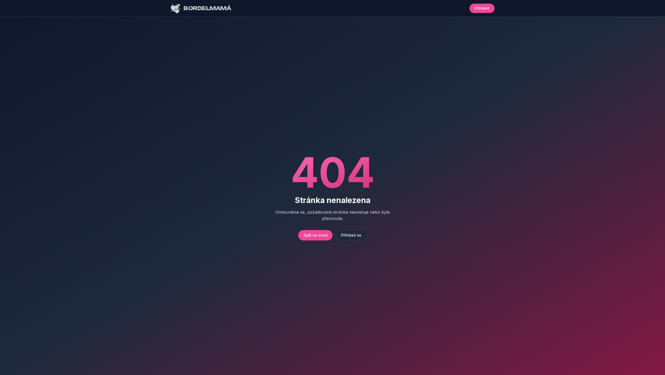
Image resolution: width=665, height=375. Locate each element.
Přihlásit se (351, 235)
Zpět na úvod (315, 235)
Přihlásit (482, 8)
